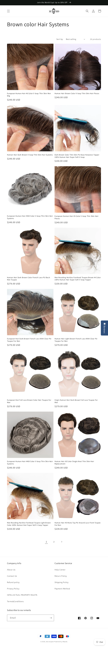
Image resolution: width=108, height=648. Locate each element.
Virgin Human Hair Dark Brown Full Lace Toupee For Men (76, 401)
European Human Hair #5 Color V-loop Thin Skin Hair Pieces (76, 217)
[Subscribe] (51, 618)
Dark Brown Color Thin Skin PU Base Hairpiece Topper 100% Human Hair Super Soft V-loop (77, 156)
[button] (8, 11)
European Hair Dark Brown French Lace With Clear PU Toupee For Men (29, 340)
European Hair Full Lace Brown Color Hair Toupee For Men (29, 401)
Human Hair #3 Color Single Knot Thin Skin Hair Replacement (74, 462)
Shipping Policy (61, 582)
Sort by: (59, 39)
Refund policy (13, 582)
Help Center (60, 569)
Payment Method (62, 588)
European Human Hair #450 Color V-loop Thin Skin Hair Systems (30, 462)
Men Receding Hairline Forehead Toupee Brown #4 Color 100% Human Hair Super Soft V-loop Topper (78, 278)
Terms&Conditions (15, 601)
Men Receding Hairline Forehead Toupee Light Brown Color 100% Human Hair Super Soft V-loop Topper (29, 524)
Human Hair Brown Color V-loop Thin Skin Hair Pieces (77, 93)
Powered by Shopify (61, 642)
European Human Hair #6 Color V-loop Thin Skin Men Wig (29, 94)
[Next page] (61, 542)
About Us (11, 569)
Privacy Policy (13, 588)
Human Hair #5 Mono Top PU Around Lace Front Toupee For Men (78, 524)
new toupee (50, 642)
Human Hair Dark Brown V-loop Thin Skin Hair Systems (30, 155)
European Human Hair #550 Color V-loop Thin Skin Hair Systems (30, 217)
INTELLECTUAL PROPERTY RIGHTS (22, 595)
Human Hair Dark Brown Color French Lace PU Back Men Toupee (28, 278)
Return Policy (61, 576)
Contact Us (12, 576)
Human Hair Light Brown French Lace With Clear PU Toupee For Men (76, 340)
